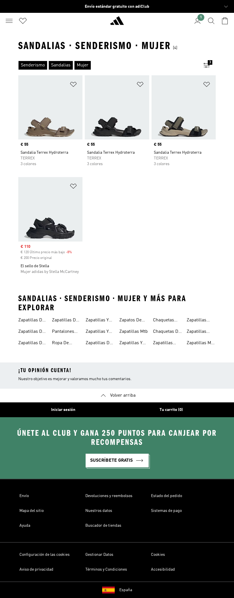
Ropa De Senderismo (64, 343)
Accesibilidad (163, 569)
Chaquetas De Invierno (167, 332)
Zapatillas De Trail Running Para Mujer (65, 321)
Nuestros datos (98, 511)
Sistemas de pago (166, 511)
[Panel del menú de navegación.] (9, 21)
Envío (24, 496)
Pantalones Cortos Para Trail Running (65, 332)
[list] (107, 65)
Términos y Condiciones (106, 569)
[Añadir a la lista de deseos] (73, 85)
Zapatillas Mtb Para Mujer (201, 343)
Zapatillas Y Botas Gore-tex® (131, 343)
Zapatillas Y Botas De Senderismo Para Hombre (99, 332)
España (125, 590)
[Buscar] (211, 21)
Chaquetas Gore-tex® (163, 321)
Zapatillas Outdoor (163, 343)
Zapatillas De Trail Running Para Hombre (32, 343)
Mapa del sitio (31, 511)
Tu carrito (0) (171, 410)
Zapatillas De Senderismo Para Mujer (99, 343)
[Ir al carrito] (225, 21)
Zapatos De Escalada (130, 321)
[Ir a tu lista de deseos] (23, 21)
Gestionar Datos (99, 555)
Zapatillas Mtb (133, 331)
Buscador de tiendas (103, 526)
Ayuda (24, 526)
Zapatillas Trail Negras (199, 321)
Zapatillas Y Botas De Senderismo (98, 321)
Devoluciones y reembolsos (108, 496)
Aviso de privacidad (36, 569)
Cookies (158, 555)
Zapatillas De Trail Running (32, 321)
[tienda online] (117, 23)
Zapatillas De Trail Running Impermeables (33, 332)
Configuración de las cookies (44, 555)
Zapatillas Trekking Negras (196, 332)
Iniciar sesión (63, 410)
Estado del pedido (166, 496)
